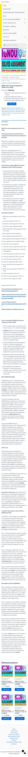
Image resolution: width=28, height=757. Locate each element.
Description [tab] (5, 121)
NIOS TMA (6, 29)
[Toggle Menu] (24, 19)
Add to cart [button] (6, 689)
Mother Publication (5, 1)
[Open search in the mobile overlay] (15, 45)
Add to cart (12, 104)
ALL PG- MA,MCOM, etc (9, 23)
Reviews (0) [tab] (5, 124)
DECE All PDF (7, 9)
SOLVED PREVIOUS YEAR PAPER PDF (14, 12)
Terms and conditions (14, 734)
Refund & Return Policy (14, 736)
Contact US (6, 36)
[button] (23, 50)
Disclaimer (14, 744)
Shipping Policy (14, 738)
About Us (14, 740)
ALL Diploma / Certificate (9, 26)
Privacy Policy (14, 733)
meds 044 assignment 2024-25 (12, 109)
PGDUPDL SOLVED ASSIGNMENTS (11, 83)
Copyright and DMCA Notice (14, 742)
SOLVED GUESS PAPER (9, 33)
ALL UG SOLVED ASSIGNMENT (11, 19)
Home (4, 5)
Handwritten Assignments (9, 40)
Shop (4, 16)
